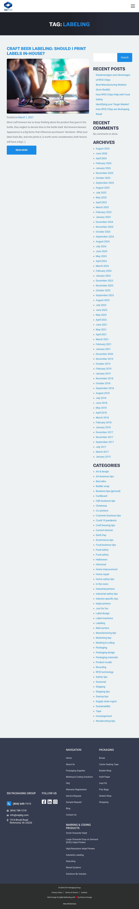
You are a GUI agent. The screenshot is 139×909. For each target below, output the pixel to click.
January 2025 (103, 217)
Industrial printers (105, 588)
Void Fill (103, 783)
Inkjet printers (103, 603)
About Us (70, 764)
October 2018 (103, 383)
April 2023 (101, 319)
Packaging (101, 647)
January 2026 (103, 168)
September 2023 (105, 295)
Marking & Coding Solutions (79, 777)
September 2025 (105, 182)
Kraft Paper (104, 777)
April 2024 (101, 261)
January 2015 (103, 456)
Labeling (100, 623)
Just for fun (102, 608)
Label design (103, 613)
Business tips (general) (108, 491)
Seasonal (101, 681)
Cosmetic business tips (108, 515)
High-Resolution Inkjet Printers (80, 848)
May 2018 (101, 407)
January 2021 (103, 349)
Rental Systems (73, 867)
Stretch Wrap (105, 796)
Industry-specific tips (107, 598)
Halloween (101, 559)
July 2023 (101, 305)
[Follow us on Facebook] (44, 801)
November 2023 (104, 285)
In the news (102, 584)
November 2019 (104, 358)
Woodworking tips (105, 720)
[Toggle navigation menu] (133, 6)
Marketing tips (103, 637)
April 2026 (101, 158)
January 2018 (103, 427)
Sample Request (74, 802)
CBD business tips (105, 500)
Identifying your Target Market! (112, 104)
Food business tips (106, 544)
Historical (101, 564)
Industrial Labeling (75, 855)
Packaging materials (107, 657)
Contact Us (71, 814)
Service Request (73, 796)
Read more (22, 150)
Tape (98, 711)
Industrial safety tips (107, 593)
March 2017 (102, 451)
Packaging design (105, 652)
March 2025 (102, 207)
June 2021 (101, 324)
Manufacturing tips (106, 632)
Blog (68, 808)
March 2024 (102, 266)
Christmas (101, 505)
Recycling (101, 667)
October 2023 (103, 290)
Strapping (103, 802)
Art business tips (105, 476)
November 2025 (104, 173)
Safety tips (101, 676)
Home (69, 758)
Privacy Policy (57, 892)
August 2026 (103, 148)
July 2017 (101, 446)
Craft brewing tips (105, 525)
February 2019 (103, 368)
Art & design (102, 471)
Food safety (102, 549)
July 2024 (101, 246)
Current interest (104, 530)
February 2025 (103, 212)
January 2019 (103, 373)
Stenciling (70, 861)
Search (125, 57)
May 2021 (101, 329)
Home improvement (107, 569)
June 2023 (101, 310)
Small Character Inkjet (76, 833)
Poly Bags (104, 789)
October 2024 (103, 231)
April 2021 (101, 334)
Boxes (102, 758)
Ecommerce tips (104, 540)
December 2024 (104, 221)
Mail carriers (102, 628)
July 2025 (101, 192)
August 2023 (103, 300)
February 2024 (103, 270)
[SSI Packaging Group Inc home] (8, 6)
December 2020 (104, 354)
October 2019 (103, 363)
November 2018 (104, 378)
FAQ (68, 783)
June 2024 (101, 251)
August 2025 (103, 187)
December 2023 (104, 280)
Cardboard (101, 496)
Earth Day (101, 535)
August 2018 (103, 393)
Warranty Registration (76, 789)
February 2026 (103, 163)
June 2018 (101, 402)
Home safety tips (105, 579)
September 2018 (105, 388)
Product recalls (104, 662)
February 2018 (103, 422)
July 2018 (101, 398)
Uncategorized (104, 716)
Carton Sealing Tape (109, 764)
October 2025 (103, 177)
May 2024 (101, 256)
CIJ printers (102, 510)
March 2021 (102, 339)
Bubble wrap (102, 486)
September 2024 (105, 236)
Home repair (102, 574)
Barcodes (101, 481)
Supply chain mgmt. (106, 701)
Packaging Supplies (75, 770)
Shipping (100, 686)
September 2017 (105, 442)
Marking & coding (105, 642)
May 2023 (101, 314)
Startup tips (102, 696)
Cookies (84, 892)
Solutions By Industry (76, 874)
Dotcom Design (86, 897)
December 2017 (104, 432)
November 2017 (104, 437)
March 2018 (102, 417)
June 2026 (101, 153)
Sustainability (103, 706)
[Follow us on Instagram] (55, 801)
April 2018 (101, 412)
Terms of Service (71, 892)
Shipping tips (103, 691)
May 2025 (101, 197)
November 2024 (104, 226)
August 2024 (103, 241)
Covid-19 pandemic (106, 520)
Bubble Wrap (105, 770)
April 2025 (101, 202)
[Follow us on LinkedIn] (50, 801)
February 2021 (103, 344)
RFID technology (104, 672)
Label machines (104, 618)
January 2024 (103, 275)
